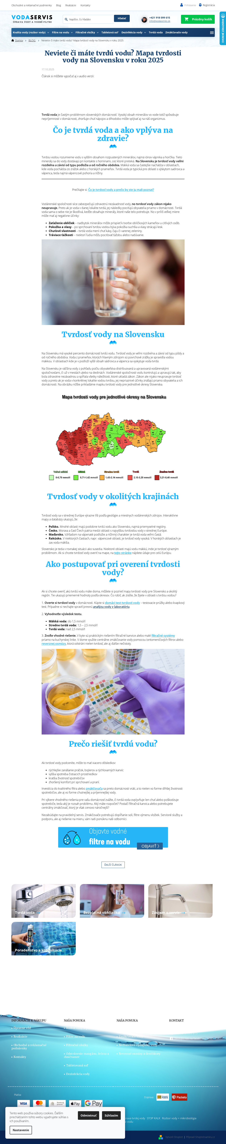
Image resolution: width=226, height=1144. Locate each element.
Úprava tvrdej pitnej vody (136, 1028)
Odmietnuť (88, 1115)
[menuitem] (31, 32)
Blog (58, 5)
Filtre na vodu (75, 1036)
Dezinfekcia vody (78, 1074)
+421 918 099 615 (186, 1033)
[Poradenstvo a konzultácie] (43, 938)
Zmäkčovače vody (131, 1036)
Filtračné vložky (77, 1045)
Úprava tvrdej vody (133, 1118)
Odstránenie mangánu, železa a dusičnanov (86, 1055)
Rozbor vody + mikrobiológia (179, 1118)
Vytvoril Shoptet (174, 1137)
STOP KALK (153, 1118)
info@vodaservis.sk (186, 1028)
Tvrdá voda (25, 912)
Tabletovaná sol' (77, 1065)
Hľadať (122, 18)
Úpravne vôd (22, 1028)
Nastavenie (21, 1130)
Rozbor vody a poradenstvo (84, 1028)
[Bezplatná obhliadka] (112, 900)
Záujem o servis (166, 912)
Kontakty (85, 5)
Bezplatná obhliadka (101, 912)
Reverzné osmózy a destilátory (139, 1053)
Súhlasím (111, 1115)
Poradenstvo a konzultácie (38, 950)
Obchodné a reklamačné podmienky (31, 5)
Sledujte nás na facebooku (190, 1038)
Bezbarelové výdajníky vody (138, 1045)
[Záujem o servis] (180, 900)
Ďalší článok (113, 864)
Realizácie (70, 5)
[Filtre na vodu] (113, 837)
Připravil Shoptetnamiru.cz (200, 1137)
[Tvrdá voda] (43, 900)
